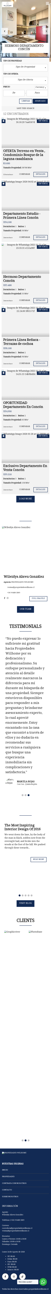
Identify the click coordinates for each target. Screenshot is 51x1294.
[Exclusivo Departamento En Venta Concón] (25, 448)
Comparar (24, 174)
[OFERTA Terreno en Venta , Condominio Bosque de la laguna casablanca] (25, 133)
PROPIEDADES (8, 1176)
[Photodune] (37, 1034)
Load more (25, 499)
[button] (4, 31)
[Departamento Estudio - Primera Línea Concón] (25, 196)
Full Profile (38, 598)
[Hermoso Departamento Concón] (25, 259)
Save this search (25, 108)
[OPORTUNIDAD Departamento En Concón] (25, 385)
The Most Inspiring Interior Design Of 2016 (22, 828)
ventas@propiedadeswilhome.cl (20, 587)
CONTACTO (7, 1190)
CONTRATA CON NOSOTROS (14, 1183)
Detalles (40, 174)
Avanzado (40, 101)
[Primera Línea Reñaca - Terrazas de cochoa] (25, 322)
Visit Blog (25, 903)
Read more (38, 859)
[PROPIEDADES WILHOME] (6, 4)
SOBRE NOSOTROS (10, 1196)
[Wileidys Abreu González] (25, 550)
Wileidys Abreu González (24, 577)
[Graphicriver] (13, 933)
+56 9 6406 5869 (13, 592)
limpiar (26, 101)
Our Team (25, 609)
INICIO (5, 1170)
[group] (25, 31)
